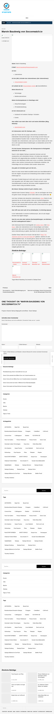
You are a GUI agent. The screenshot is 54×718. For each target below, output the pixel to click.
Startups (5, 410)
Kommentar (5, 324)
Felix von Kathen (9, 439)
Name (3, 344)
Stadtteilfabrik (8, 465)
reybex (40, 452)
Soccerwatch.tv (29, 279)
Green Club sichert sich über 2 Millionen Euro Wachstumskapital (19, 382)
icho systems (8, 448)
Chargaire (27, 431)
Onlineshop (7, 452)
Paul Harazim (17, 452)
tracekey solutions (9, 477)
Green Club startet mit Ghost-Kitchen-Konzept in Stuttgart (17, 386)
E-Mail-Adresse (23, 344)
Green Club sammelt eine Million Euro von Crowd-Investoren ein (19, 375)
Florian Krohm (32, 439)
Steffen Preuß (38, 473)
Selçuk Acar (34, 456)
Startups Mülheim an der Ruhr (12, 473)
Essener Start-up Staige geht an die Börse (22, 703)
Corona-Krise (8, 435)
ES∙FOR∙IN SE (36, 435)
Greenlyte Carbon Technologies (12, 444)
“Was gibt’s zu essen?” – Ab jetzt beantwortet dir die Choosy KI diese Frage (30, 697)
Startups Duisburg (9, 469)
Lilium (42, 198)
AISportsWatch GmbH (21, 82)
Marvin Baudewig (20, 279)
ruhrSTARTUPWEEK (10, 456)
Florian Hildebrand (21, 439)
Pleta (25, 452)
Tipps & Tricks (6, 413)
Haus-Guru (26, 444)
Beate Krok (26, 427)
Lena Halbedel (29, 448)
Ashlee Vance (40, 225)
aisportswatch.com (20, 127)
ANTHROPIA (8, 427)
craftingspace (18, 435)
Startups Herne (32, 469)
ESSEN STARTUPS (5, 37)
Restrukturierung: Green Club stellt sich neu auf (15, 371)
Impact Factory (18, 448)
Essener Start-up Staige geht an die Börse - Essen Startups (22, 310)
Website (38, 344)
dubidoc (27, 435)
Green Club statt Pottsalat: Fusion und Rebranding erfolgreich (27, 691)
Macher (3, 28)
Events (5, 399)
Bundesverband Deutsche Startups (13, 431)
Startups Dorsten (38, 465)
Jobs (4, 402)
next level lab (40, 448)
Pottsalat (32, 192)
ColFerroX (45, 431)
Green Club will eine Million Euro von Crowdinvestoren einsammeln (20, 379)
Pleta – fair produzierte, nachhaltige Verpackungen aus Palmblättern (28, 686)
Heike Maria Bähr (37, 444)
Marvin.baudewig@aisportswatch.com (27, 67)
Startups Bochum (26, 465)
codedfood (36, 431)
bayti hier (17, 427)
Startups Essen (37, 279)
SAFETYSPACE (23, 456)
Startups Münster (27, 473)
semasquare (43, 456)
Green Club (43, 439)
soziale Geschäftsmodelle (38, 460)
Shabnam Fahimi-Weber (11, 460)
